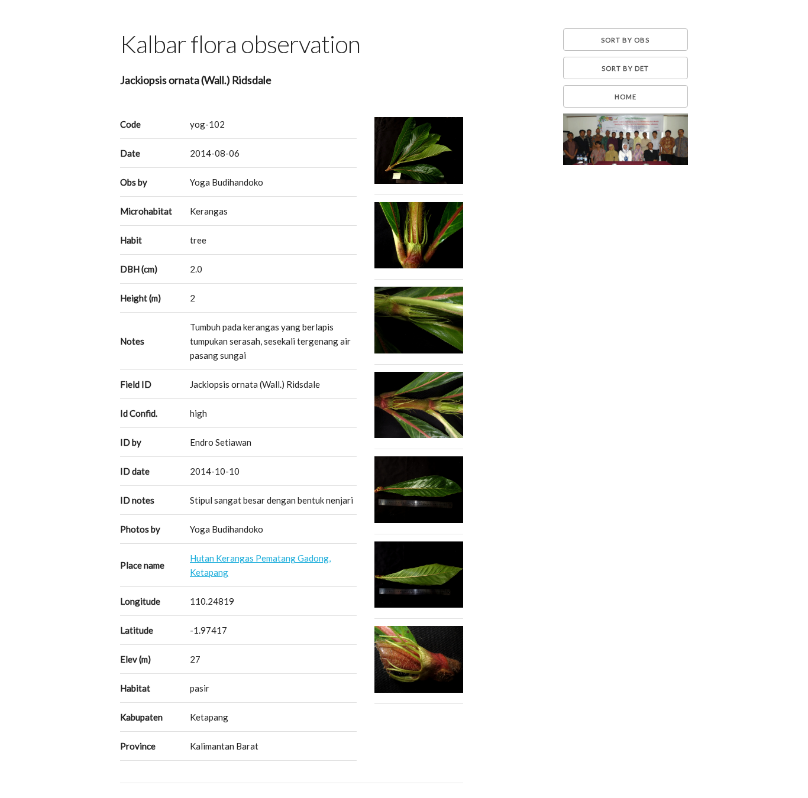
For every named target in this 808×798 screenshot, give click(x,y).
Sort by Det (625, 68)
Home (625, 96)
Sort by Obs (625, 40)
